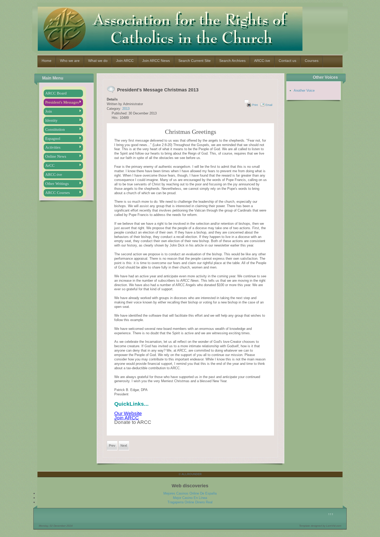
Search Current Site (194, 61)
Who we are (70, 61)
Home (46, 61)
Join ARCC (125, 61)
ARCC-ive (262, 61)
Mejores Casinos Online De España (190, 493)
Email (268, 104)
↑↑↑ (330, 514)
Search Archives (232, 61)
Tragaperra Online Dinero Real (190, 502)
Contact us (287, 61)
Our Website (128, 413)
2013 (126, 109)
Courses (311, 61)
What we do (98, 61)
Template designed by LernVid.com (320, 525)
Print (255, 104)
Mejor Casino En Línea (190, 498)
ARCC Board (56, 93)
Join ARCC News (156, 61)
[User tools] (246, 101)
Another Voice (304, 90)
